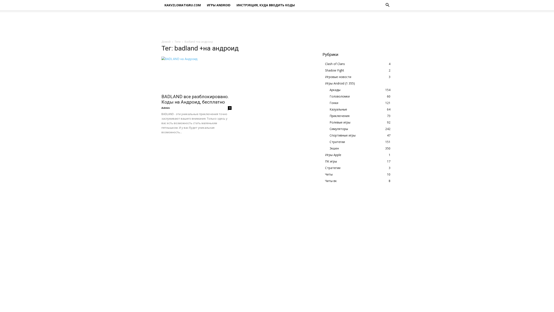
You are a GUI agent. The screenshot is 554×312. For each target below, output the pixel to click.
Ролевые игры (340, 122)
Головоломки (340, 96)
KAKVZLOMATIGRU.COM (182, 5)
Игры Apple (333, 155)
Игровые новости (338, 77)
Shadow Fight (334, 70)
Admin (165, 107)
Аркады (335, 90)
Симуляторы (339, 129)
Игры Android (218, 5)
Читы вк (331, 181)
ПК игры (331, 161)
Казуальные (338, 109)
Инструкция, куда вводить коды (266, 5)
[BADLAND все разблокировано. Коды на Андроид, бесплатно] (196, 74)
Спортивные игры (343, 135)
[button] (387, 5)
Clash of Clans (335, 64)
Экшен (334, 148)
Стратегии (337, 142)
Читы (329, 174)
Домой (166, 42)
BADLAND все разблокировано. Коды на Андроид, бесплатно (195, 99)
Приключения (339, 116)
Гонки (334, 103)
